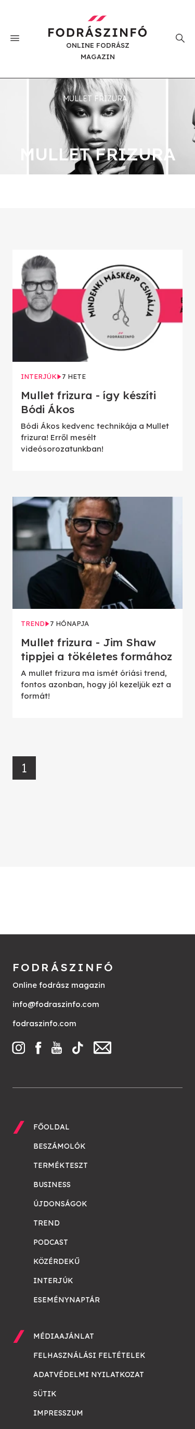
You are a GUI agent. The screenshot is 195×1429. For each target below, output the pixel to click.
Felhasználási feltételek (89, 1355)
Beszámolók (59, 1146)
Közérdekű (56, 1261)
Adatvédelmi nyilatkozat (88, 1374)
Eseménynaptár (66, 1299)
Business (52, 1184)
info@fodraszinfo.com (55, 1004)
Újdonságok (60, 1203)
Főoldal (51, 1127)
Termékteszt (60, 1165)
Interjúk (53, 1280)
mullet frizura (95, 98)
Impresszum (58, 1413)
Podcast (50, 1242)
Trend (46, 1223)
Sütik (45, 1393)
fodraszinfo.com (44, 1023)
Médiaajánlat (63, 1336)
